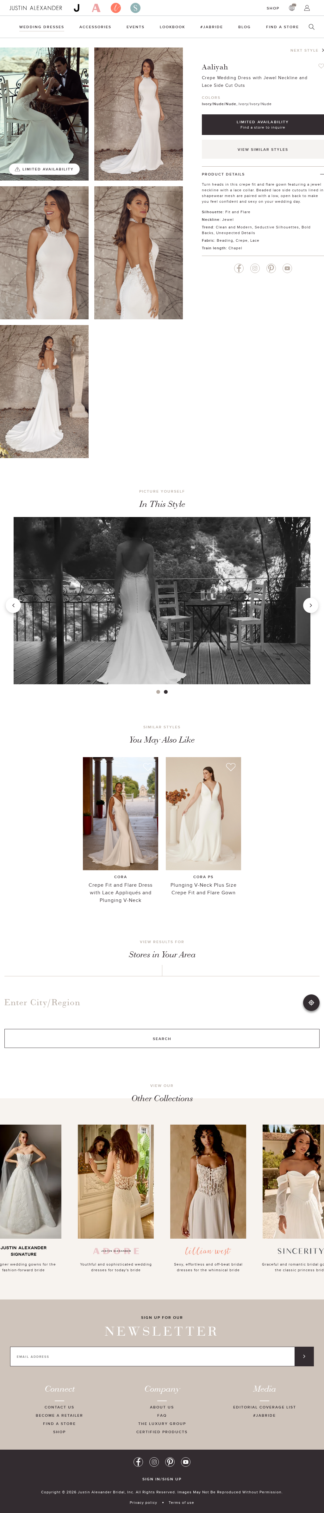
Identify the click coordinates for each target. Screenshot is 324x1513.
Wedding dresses (41, 26)
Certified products (162, 1431)
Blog (244, 26)
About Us (162, 1407)
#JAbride (211, 26)
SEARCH (162, 1038)
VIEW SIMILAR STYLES (263, 149)
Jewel (228, 219)
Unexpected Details (235, 232)
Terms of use (181, 1502)
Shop (273, 8)
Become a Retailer (59, 1415)
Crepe (242, 240)
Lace (254, 240)
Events (136, 26)
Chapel (235, 248)
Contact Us (59, 1407)
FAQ (162, 1415)
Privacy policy (143, 1502)
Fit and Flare (238, 211)
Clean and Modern (234, 227)
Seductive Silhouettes (277, 227)
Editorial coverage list (264, 1407)
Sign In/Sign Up (162, 1479)
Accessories (95, 26)
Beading (225, 240)
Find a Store (282, 26)
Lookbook (172, 26)
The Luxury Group (162, 1423)
